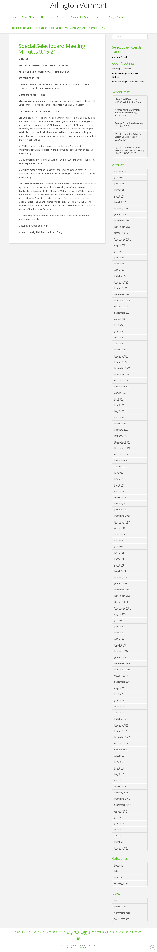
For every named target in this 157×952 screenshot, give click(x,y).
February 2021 (121, 577)
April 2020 (119, 638)
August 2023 (120, 392)
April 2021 (119, 565)
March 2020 (120, 644)
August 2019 (120, 688)
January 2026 (120, 214)
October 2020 (121, 601)
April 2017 (119, 835)
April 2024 (119, 343)
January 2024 (120, 362)
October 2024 (121, 306)
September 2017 (122, 804)
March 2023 (120, 423)
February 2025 (121, 282)
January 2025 (120, 288)
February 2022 (121, 503)
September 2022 (122, 460)
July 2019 (118, 694)
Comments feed (122, 912)
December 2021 (122, 515)
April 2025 (119, 269)
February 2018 (121, 792)
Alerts (75, 932)
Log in (117, 900)
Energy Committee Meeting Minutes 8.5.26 (129, 124)
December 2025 (122, 220)
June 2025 (119, 257)
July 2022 (118, 472)
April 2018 (119, 780)
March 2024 (120, 349)
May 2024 (119, 337)
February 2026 (121, 208)
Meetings (118, 865)
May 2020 (119, 632)
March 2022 (120, 497)
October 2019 (121, 675)
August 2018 (120, 755)
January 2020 (120, 657)
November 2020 (122, 595)
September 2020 (122, 608)
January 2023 (120, 435)
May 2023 (119, 411)
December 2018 (122, 737)
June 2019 (119, 700)
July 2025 (118, 251)
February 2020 (121, 651)
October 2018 (121, 743)
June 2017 (119, 823)
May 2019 (119, 706)
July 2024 (118, 325)
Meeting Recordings (122, 68)
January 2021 (120, 583)
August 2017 (120, 811)
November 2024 (122, 300)
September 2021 (122, 534)
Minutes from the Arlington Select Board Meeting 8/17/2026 (128, 137)
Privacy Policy (37, 932)
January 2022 (120, 509)
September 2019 (122, 681)
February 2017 (121, 848)
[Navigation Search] (103, 27)
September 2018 (122, 749)
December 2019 (122, 663)
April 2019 (119, 712)
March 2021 (120, 571)
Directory (136, 932)
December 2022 (122, 441)
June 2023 (119, 405)
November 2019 (122, 669)
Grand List (122, 932)
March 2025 (120, 275)
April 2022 (119, 491)
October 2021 (121, 528)
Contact (85, 934)
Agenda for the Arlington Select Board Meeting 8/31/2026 (127, 113)
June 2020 (119, 626)
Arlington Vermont (78, 5)
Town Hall (21, 932)
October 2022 (121, 454)
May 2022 (119, 484)
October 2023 (121, 380)
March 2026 (120, 202)
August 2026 (120, 171)
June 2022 (119, 478)
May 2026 (119, 189)
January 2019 (120, 731)
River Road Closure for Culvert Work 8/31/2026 (128, 100)
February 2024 (121, 355)
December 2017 (122, 798)
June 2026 (119, 183)
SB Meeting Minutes (103, 932)
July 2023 (118, 398)
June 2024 (119, 331)
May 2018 (119, 774)
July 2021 (118, 546)
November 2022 (122, 448)
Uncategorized (121, 883)
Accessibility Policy (58, 932)
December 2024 (122, 294)
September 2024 (122, 312)
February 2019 (121, 724)
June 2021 (119, 552)
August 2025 (120, 245)
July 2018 (118, 761)
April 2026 (119, 196)
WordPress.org (121, 918)
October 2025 (121, 232)
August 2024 (120, 318)
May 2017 (119, 829)
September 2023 (122, 386)
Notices (118, 877)
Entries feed (120, 906)
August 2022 (120, 466)
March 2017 (120, 841)
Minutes (118, 871)
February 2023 (121, 429)
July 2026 (118, 177)
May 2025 (119, 263)
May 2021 (119, 558)
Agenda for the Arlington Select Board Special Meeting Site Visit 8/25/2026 (129, 150)
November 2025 (122, 226)
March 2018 (120, 786)
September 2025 (122, 239)
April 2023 (119, 417)
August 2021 (120, 540)
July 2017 (118, 817)
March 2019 (120, 718)
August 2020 (120, 614)
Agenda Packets (120, 57)
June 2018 (119, 767)
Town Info (73, 934)
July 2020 (118, 620)
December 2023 (122, 368)
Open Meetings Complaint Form (128, 81)
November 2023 (122, 374)
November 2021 (122, 522)
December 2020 (122, 589)
